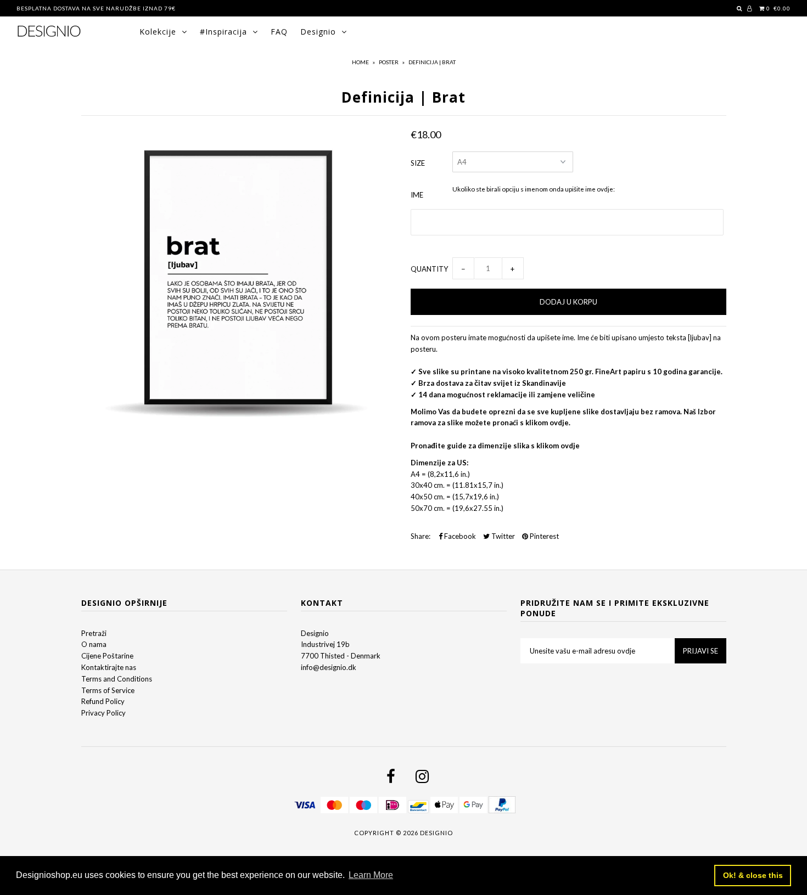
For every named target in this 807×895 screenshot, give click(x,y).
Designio (318, 31)
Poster (389, 62)
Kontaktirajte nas (108, 667)
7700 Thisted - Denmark (340, 655)
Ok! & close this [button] (753, 875)
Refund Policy (103, 701)
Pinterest (543, 536)
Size (418, 163)
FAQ (279, 31)
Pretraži (94, 633)
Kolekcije (157, 31)
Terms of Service (107, 690)
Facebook (459, 536)
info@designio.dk (328, 667)
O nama (94, 644)
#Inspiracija (223, 31)
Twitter (502, 536)
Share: (420, 536)
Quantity (429, 268)
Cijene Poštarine (107, 655)
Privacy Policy (103, 712)
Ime (417, 194)
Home (360, 62)
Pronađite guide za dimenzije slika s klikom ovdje (495, 445)
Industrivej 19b (325, 644)
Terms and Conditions (116, 678)
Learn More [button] (371, 875)
